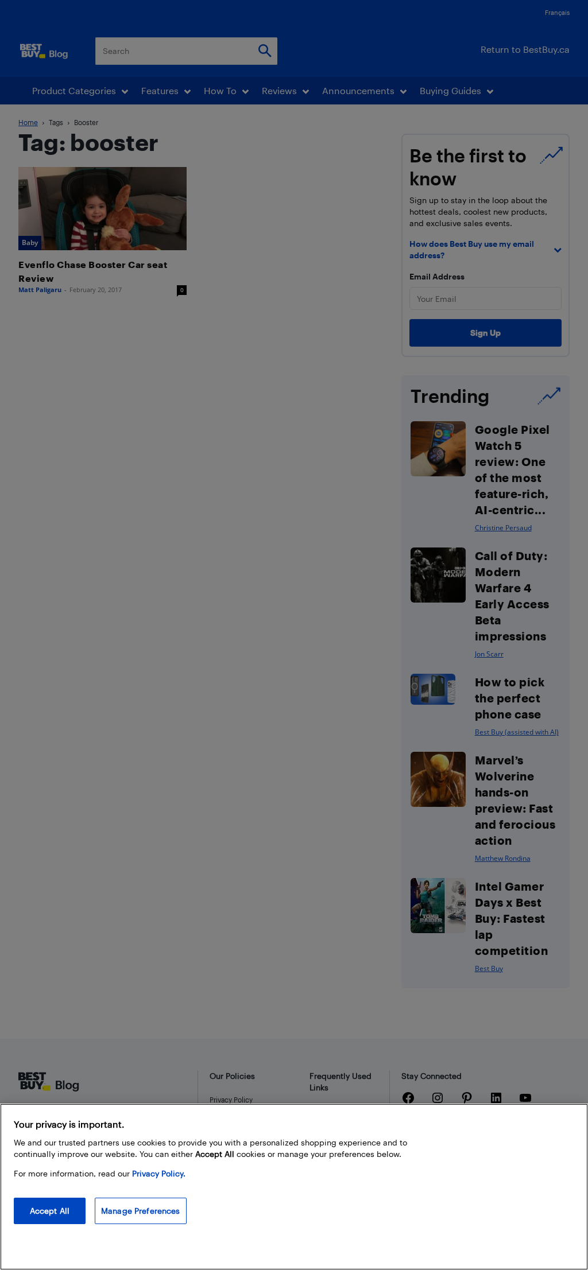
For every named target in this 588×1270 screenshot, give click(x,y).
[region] (294, 1187)
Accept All (49, 1210)
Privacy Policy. (158, 1173)
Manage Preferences (140, 1210)
